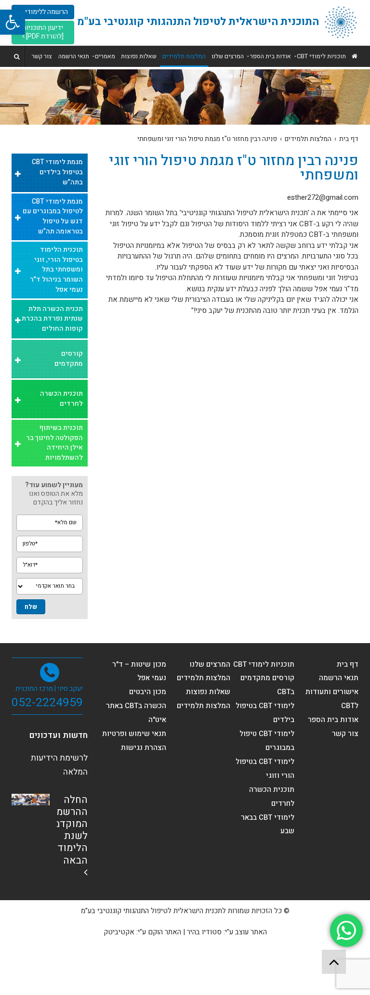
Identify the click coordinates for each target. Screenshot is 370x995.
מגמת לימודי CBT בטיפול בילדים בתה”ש (57, 172)
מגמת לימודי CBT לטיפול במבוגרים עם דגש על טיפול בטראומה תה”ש (53, 216)
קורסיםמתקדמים (68, 359)
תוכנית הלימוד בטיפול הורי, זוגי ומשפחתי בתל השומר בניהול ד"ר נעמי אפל (56, 270)
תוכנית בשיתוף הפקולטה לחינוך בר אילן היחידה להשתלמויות (54, 443)
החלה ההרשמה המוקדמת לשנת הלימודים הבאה (67, 830)
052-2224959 (47, 702)
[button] (12, 22)
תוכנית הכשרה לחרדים (61, 398)
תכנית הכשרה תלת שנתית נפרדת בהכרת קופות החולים (52, 319)
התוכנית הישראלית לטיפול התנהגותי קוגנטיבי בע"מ (198, 21)
